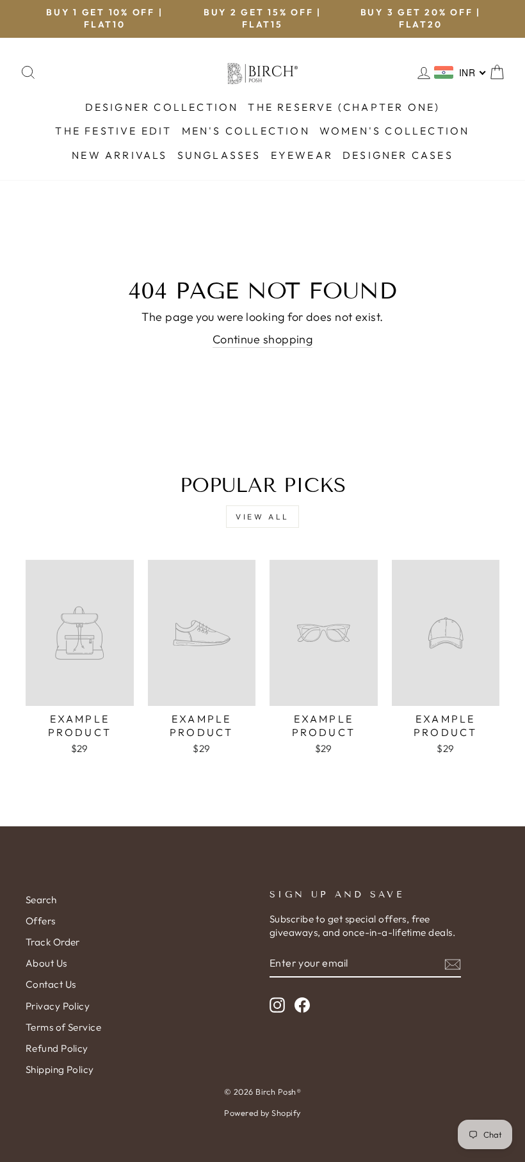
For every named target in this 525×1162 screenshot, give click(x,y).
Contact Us (51, 984)
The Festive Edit (113, 130)
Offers (41, 921)
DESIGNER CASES (398, 155)
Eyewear (302, 155)
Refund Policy (57, 1048)
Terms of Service (63, 1027)
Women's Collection (394, 130)
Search (41, 900)
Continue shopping (263, 339)
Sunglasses (219, 155)
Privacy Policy (58, 1006)
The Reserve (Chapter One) (344, 107)
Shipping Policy (60, 1069)
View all (262, 516)
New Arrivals (119, 155)
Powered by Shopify (262, 1113)
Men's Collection (246, 130)
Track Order (53, 942)
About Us (46, 963)
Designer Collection (162, 107)
